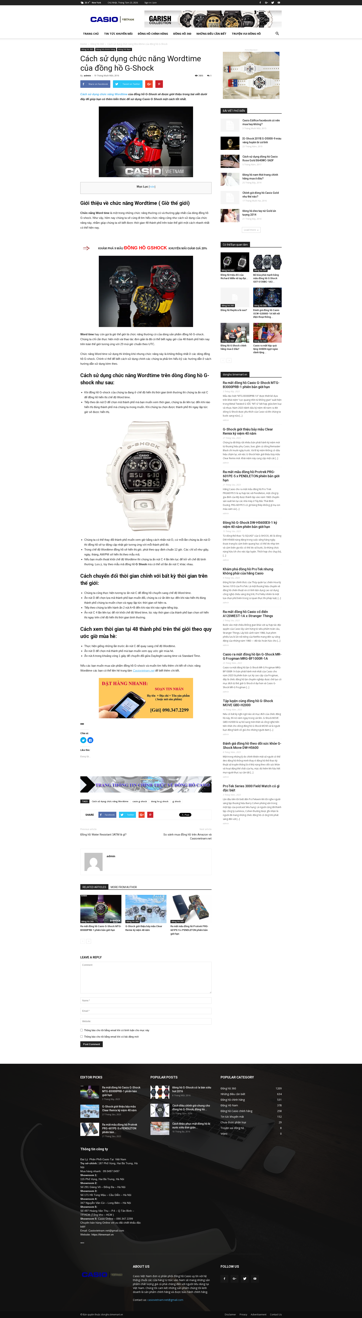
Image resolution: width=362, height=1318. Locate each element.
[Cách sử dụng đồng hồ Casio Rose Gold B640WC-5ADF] (230, 161)
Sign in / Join (150, 2)
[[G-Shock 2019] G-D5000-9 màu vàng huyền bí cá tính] (230, 143)
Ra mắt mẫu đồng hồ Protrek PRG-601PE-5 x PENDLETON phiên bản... (119, 1128)
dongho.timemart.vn (235, 374)
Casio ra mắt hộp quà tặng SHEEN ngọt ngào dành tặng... (265, 349)
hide (152, 186)
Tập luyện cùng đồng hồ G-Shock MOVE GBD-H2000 (248, 703)
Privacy (243, 1314)
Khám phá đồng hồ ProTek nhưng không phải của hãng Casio (248, 571)
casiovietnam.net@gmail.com (165, 1300)
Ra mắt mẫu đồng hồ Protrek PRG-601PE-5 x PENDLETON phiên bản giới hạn (189, 930)
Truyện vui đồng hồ (246, 33)
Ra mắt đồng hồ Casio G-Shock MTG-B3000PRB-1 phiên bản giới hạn (251, 385)
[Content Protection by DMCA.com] (146, 724)
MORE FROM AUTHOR (124, 887)
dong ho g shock (159, 801)
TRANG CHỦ (91, 33)
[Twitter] (272, 2)
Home (83, 44)
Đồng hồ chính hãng (153, 33)
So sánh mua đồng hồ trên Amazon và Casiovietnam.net (187, 836)
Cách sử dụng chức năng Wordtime (103, 94)
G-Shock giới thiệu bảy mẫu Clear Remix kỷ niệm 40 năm (248, 431)
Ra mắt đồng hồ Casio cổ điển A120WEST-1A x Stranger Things (248, 614)
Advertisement (258, 1314)
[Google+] (266, 2)
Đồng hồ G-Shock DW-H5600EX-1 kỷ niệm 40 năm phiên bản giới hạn (250, 525)
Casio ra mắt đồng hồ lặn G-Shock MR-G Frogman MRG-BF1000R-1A (252, 656)
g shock (177, 801)
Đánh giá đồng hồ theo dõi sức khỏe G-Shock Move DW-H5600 (252, 745)
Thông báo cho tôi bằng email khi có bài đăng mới (111, 1036)
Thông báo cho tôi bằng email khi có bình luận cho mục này (116, 1030)
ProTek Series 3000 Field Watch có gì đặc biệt (251, 788)
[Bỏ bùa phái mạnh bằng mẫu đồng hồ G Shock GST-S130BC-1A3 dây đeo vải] (267, 262)
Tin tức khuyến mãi (118, 33)
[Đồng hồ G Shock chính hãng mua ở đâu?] (235, 332)
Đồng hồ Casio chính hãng (236, 1111)
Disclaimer (230, 1314)
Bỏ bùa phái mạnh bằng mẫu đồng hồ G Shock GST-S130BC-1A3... (266, 278)
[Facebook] (260, 2)
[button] (277, 33)
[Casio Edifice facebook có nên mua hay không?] (230, 125)
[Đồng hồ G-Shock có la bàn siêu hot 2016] (159, 1092)
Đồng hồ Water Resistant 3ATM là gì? (103, 834)
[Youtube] (279, 2)
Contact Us (276, 1314)
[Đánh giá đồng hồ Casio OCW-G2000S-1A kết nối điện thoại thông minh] (267, 297)
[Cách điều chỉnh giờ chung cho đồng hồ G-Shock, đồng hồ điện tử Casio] (159, 1110)
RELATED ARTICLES (94, 887)
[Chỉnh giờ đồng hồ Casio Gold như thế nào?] (230, 197)
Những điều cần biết (211, 33)
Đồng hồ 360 (182, 33)
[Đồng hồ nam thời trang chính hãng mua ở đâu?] (230, 179)
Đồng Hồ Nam (124, 49)
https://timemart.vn (102, 1234)
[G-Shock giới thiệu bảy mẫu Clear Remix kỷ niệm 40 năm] (145, 909)
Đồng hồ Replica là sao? (234, 310)
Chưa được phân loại (233, 1122)
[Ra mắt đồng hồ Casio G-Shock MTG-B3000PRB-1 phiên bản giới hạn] (100, 909)
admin (87, 75)
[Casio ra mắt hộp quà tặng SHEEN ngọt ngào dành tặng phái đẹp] (267, 332)
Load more (250, 229)
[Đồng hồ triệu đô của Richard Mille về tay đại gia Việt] (235, 262)
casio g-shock (140, 801)
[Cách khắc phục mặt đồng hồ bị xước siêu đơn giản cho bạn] (159, 1128)
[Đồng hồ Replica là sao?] (235, 297)
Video (224, 1133)
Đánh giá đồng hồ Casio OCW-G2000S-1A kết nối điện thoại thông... (266, 313)
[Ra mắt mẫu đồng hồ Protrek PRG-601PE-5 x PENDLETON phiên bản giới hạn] (191, 909)
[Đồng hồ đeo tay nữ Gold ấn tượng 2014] (230, 215)
